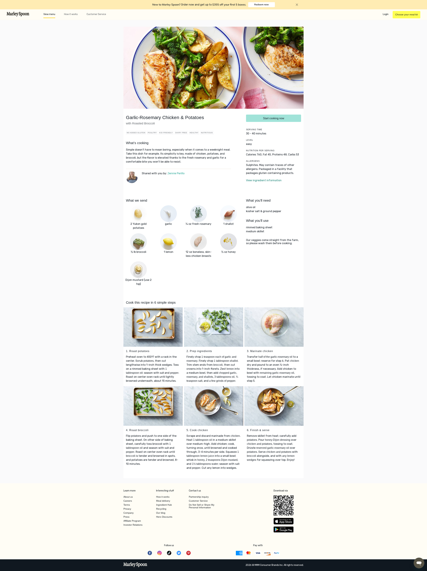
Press (126, 516)
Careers (127, 500)
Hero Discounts (164, 516)
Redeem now (261, 4)
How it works (71, 14)
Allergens (253, 161)
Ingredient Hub (164, 504)
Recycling (161, 508)
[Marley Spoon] (135, 565)
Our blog (160, 512)
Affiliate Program (132, 520)
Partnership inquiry (199, 496)
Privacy (127, 508)
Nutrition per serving (260, 150)
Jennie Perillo (175, 173)
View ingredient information (264, 180)
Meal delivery (163, 500)
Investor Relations (132, 524)
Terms (126, 504)
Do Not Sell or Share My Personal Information (201, 506)
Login (385, 14)
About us (128, 496)
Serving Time (254, 129)
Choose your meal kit (406, 14)
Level (249, 140)
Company (128, 512)
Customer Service (96, 14)
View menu (49, 14)
